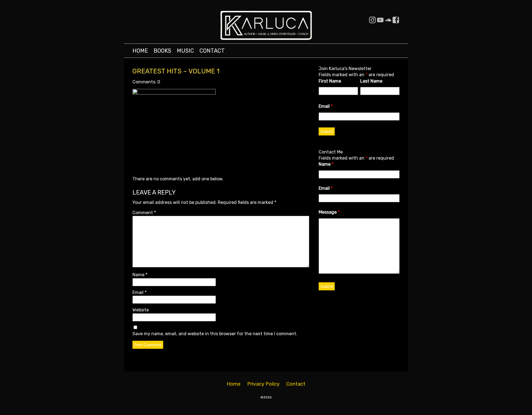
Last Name (371, 81)
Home (140, 50)
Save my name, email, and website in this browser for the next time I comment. (214, 333)
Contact (212, 50)
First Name (330, 81)
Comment (144, 212)
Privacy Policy (263, 384)
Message (329, 212)
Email (139, 292)
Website (140, 309)
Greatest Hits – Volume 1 (175, 71)
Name (139, 274)
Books (162, 50)
